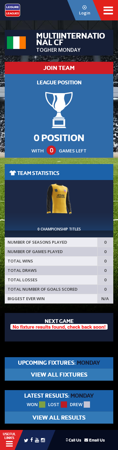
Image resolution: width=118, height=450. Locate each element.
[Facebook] (31, 439)
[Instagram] (43, 440)
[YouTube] (37, 440)
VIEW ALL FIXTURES (59, 374)
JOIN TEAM (59, 68)
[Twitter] (26, 440)
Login (84, 13)
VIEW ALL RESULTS (59, 417)
